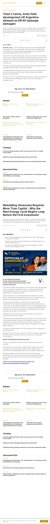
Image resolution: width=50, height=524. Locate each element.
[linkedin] (22, 40)
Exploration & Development (9, 10)
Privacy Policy (5, 521)
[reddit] (27, 40)
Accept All (44, 521)
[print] (46, 40)
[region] (25, 521)
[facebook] (20, 40)
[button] (4, 3)
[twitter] (25, 40)
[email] (29, 40)
